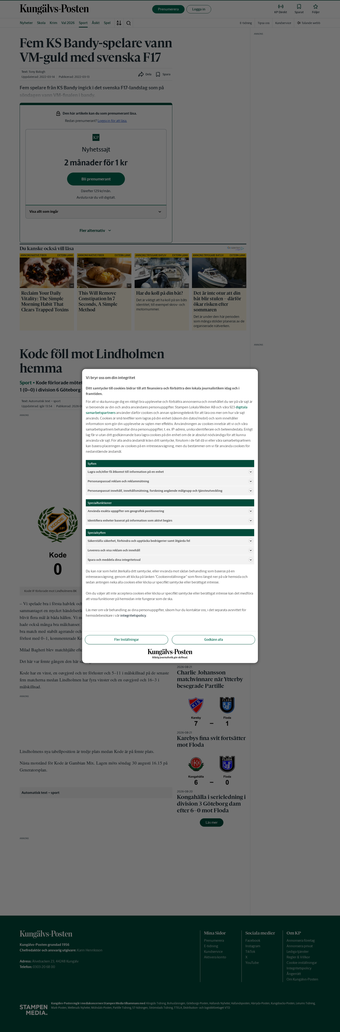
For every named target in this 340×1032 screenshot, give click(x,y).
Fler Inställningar (126, 639)
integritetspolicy (133, 615)
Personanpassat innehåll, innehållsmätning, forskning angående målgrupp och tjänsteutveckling (155, 490)
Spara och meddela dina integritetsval (114, 560)
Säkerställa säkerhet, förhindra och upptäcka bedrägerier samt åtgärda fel (139, 541)
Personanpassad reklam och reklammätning (118, 481)
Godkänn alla (213, 639)
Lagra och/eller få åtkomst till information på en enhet (126, 472)
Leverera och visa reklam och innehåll (114, 550)
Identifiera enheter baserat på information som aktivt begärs (130, 520)
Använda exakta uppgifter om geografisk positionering (126, 511)
